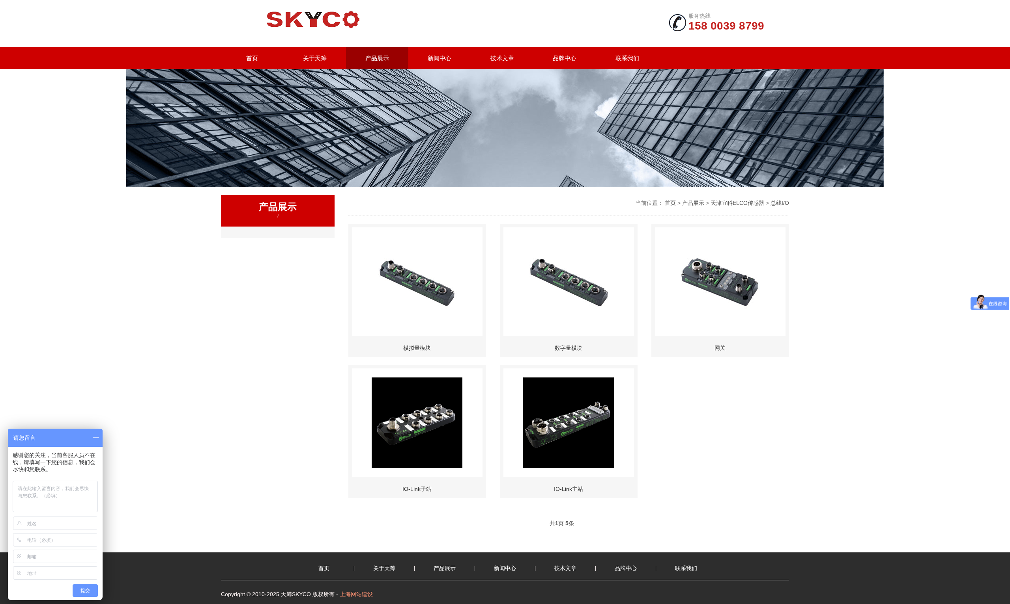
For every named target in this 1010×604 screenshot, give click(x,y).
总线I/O (780, 203)
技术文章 (502, 58)
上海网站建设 (356, 594)
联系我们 (627, 58)
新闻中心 (439, 58)
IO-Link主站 (568, 489)
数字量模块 (568, 348)
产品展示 (377, 58)
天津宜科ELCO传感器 (737, 203)
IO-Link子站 (417, 489)
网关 (720, 348)
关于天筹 (315, 58)
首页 (252, 58)
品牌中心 (564, 58)
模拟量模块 (417, 348)
